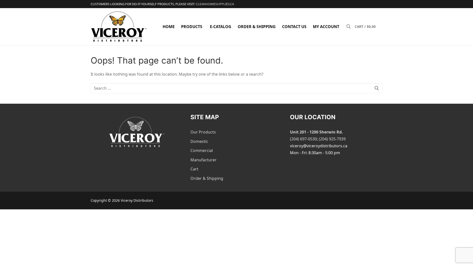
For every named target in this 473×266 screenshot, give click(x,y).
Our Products (203, 132)
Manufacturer (203, 160)
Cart (194, 169)
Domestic (199, 141)
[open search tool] (348, 26)
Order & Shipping (206, 178)
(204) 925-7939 (332, 139)
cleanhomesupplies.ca (215, 4)
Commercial (201, 150)
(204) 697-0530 (303, 139)
